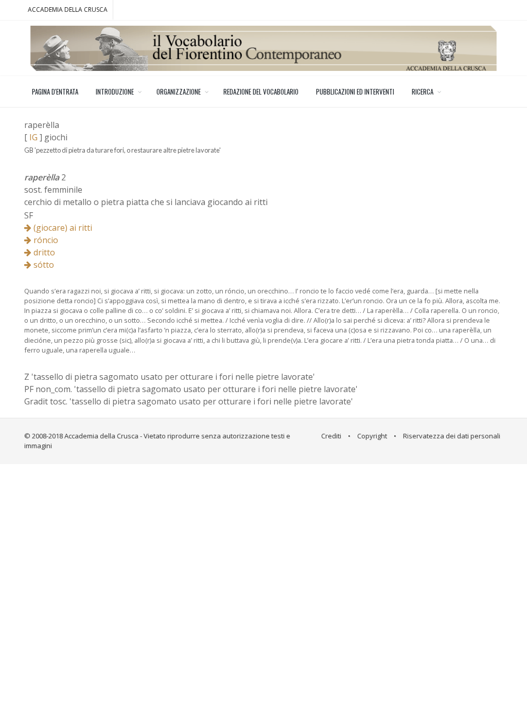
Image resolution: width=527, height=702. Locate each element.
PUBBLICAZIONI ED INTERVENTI (355, 91)
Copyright (372, 435)
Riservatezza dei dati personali (451, 435)
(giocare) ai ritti (61, 227)
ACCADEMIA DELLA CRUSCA (68, 9)
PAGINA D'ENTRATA (55, 91)
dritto (43, 252)
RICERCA (422, 91)
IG (33, 137)
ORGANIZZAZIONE (178, 91)
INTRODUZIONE (115, 91)
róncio (44, 240)
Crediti (331, 435)
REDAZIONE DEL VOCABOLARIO (260, 91)
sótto (42, 264)
